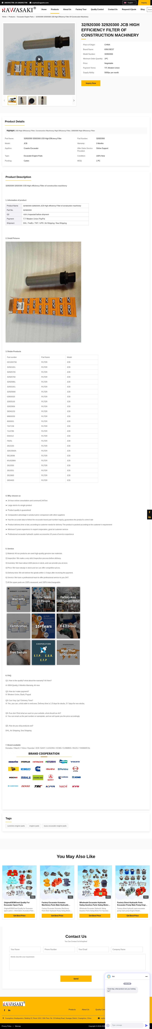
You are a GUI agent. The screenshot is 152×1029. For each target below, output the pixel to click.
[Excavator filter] (39, 59)
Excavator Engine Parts (25, 17)
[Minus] (146, 976)
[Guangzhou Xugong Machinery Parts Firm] (19, 9)
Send (76, 979)
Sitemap (18, 1026)
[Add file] (107, 1025)
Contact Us (113, 9)
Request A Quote (129, 9)
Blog (143, 9)
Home (44, 9)
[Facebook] (149, 512)
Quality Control (97, 9)
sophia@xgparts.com (40, 3)
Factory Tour (81, 9)
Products (55, 9)
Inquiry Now (91, 83)
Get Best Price (19, 916)
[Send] (146, 1025)
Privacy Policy (6, 1026)
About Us (67, 9)
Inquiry (144, 3)
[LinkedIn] (149, 517)
